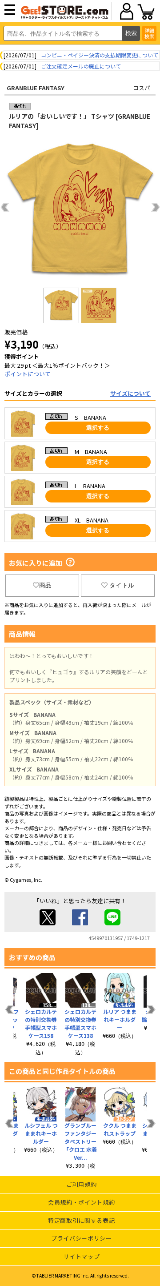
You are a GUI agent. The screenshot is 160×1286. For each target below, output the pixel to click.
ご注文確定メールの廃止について (81, 66)
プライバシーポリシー (81, 1238)
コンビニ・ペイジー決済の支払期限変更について (99, 55)
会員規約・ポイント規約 (81, 1202)
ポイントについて (27, 374)
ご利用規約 (81, 1184)
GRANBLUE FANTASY (35, 88)
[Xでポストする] (48, 923)
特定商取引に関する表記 (81, 1220)
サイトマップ (81, 1256)
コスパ (141, 88)
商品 (45, 585)
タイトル (121, 585)
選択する (97, 427)
